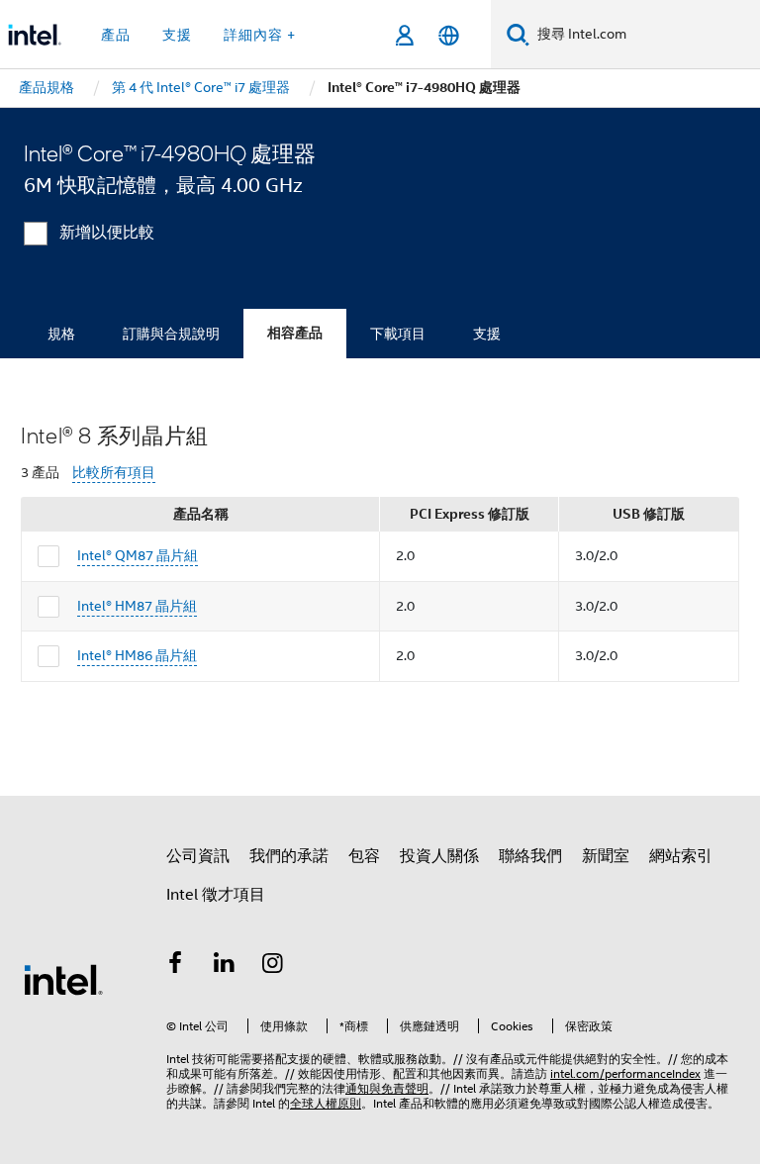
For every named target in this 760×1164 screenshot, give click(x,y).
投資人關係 (439, 856)
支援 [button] (177, 35)
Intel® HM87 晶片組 (137, 606)
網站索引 (680, 856)
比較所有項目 (113, 472)
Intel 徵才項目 (215, 895)
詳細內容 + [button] (260, 35)
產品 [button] (116, 35)
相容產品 (295, 333)
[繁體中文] (448, 35)
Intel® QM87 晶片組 (137, 555)
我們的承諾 (289, 856)
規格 (61, 333)
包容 (364, 856)
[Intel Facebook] (175, 966)
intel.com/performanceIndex (625, 1073)
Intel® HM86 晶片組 (137, 655)
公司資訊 (198, 856)
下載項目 (398, 333)
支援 (487, 333)
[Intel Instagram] (273, 966)
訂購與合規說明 (171, 333)
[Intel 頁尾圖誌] (63, 979)
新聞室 (605, 856)
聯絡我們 (530, 856)
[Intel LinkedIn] (224, 966)
